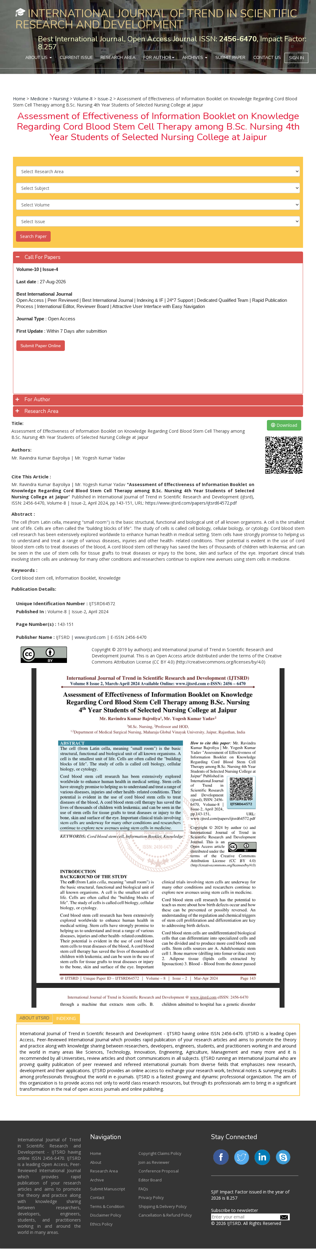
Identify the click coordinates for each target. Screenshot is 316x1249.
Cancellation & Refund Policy (165, 1215)
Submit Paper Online (40, 345)
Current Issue (76, 57)
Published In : (31, 611)
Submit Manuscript (107, 1189)
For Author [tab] (37, 399)
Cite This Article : (31, 476)
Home (19, 99)
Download (286, 425)
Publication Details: (33, 589)
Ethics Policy (101, 1224)
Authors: (21, 450)
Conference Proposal (159, 1171)
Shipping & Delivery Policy (163, 1206)
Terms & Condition (107, 1206)
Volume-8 (83, 99)
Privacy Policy (151, 1197)
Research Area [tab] (41, 411)
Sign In (296, 58)
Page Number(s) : (36, 624)
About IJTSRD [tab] (34, 1018)
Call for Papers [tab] (42, 257)
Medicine (39, 99)
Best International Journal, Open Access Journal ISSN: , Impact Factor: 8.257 (172, 43)
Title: (17, 423)
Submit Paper (230, 57)
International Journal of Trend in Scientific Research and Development (156, 19)
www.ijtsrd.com (90, 637)
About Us (37, 57)
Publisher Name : (35, 637)
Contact (97, 1197)
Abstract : (23, 514)
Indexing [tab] (66, 1019)
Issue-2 (105, 99)
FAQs (143, 1189)
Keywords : (24, 570)
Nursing (61, 99)
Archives (193, 57)
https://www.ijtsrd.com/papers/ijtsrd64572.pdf (191, 503)
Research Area (118, 57)
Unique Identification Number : (52, 603)
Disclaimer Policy (105, 1215)
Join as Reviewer (154, 1162)
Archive (97, 1180)
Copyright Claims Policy (160, 1153)
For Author (157, 57)
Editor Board (150, 1180)
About (95, 1162)
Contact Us (267, 57)
